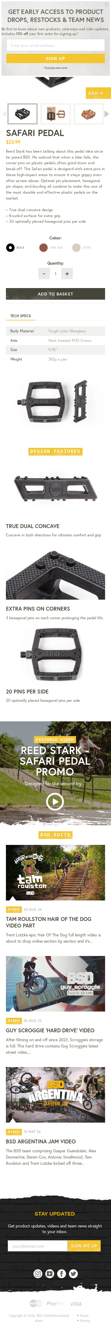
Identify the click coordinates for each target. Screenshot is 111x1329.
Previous (4, 113)
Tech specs (20, 316)
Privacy (85, 1321)
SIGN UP (55, 58)
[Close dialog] (106, 4)
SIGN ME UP (84, 1246)
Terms (84, 1316)
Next (107, 113)
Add (96, 92)
